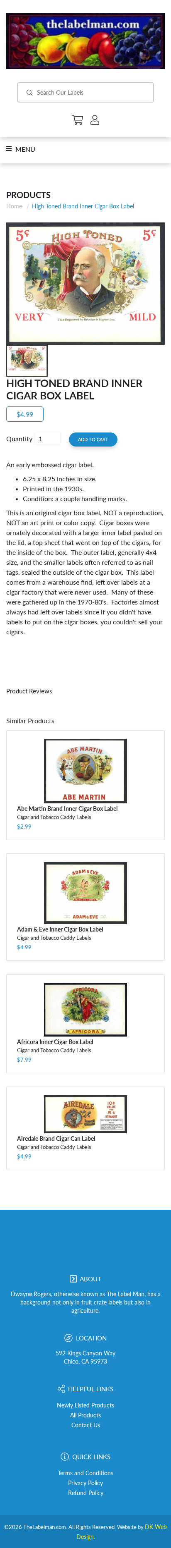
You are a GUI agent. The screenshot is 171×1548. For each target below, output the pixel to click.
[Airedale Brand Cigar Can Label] (85, 1114)
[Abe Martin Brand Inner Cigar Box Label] (85, 771)
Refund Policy (85, 1493)
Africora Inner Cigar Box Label (55, 1041)
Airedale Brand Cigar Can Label (56, 1138)
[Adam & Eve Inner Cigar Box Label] (85, 893)
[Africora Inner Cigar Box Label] (85, 1010)
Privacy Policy (85, 1483)
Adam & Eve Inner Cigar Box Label (60, 929)
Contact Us (85, 1425)
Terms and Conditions (85, 1473)
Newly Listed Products (85, 1405)
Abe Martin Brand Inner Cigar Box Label (67, 808)
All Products (85, 1415)
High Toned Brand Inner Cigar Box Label (83, 206)
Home (14, 206)
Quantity (19, 438)
